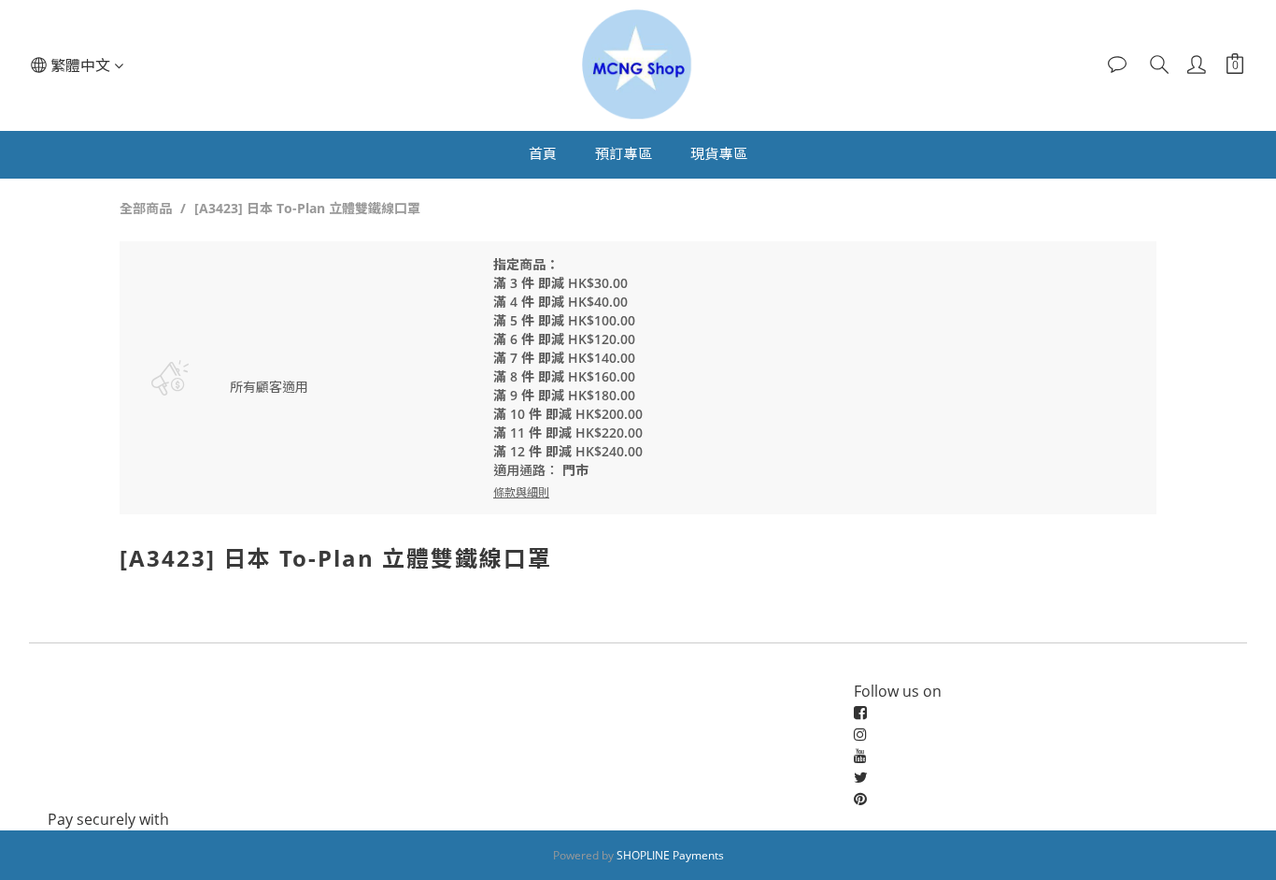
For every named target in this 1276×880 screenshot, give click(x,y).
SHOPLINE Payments (670, 855)
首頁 (543, 153)
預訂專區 (624, 153)
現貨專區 (719, 153)
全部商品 (146, 208)
